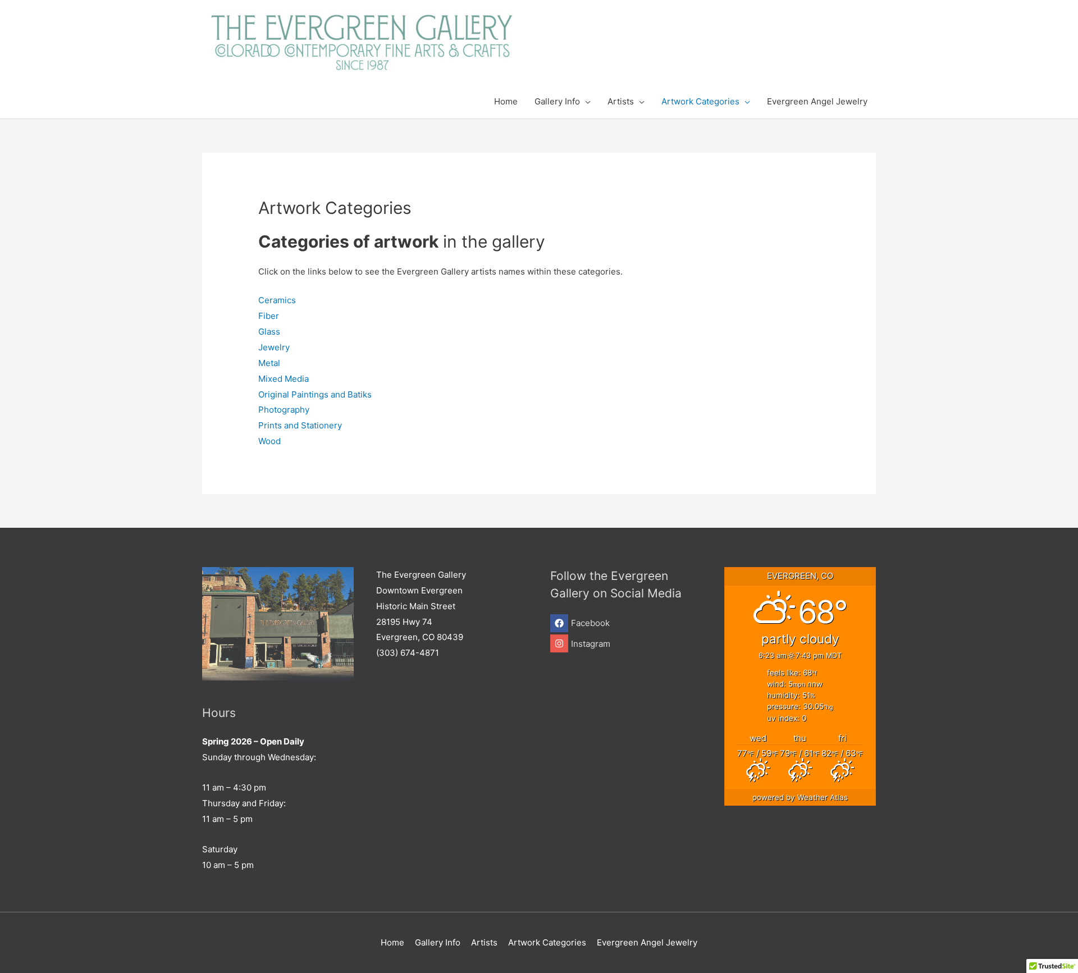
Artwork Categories (547, 942)
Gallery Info (437, 942)
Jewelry (274, 347)
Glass (269, 331)
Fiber (268, 315)
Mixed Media (283, 378)
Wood (269, 441)
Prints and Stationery (300, 425)
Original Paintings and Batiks (315, 394)
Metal (269, 363)
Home (392, 942)
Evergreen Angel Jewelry (647, 942)
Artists (484, 942)
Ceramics (277, 300)
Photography (283, 409)
